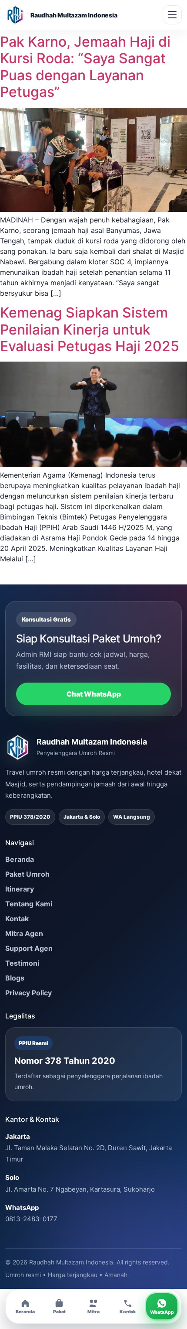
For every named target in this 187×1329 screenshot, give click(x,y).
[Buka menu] (172, 14)
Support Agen (29, 948)
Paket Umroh (27, 874)
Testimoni (22, 963)
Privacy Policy (28, 992)
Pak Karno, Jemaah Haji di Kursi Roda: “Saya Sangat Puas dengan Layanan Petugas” (85, 66)
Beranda (19, 859)
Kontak (17, 918)
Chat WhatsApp (94, 694)
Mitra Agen (24, 933)
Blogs (14, 978)
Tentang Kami (28, 903)
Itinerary (19, 889)
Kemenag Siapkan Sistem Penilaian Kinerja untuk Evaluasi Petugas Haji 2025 (89, 329)
